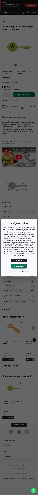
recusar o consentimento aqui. (21, 272)
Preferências (19, 260)
